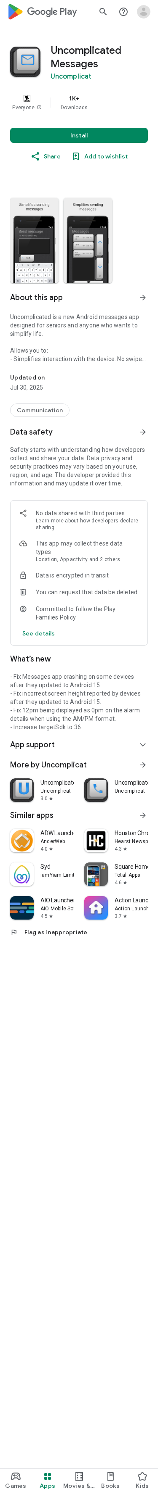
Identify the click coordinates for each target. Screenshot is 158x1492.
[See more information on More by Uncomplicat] (143, 765)
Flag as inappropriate (48, 932)
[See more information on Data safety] (143, 432)
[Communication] (40, 410)
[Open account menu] (144, 12)
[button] (39, 108)
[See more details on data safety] (39, 633)
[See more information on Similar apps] (143, 815)
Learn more (50, 521)
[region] (79, 102)
